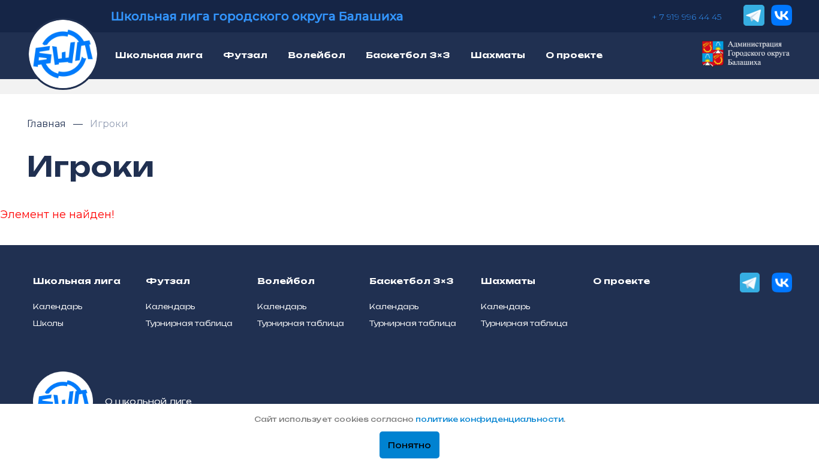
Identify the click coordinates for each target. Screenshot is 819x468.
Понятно (409, 445)
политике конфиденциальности (489, 419)
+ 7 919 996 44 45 (686, 16)
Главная (47, 123)
